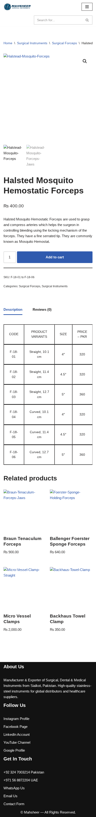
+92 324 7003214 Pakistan (23, 772)
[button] (85, 61)
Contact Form (13, 804)
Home (7, 43)
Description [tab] (12, 309)
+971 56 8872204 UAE (20, 780)
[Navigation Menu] (87, 7)
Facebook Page (15, 727)
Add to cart (55, 257)
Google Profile (14, 750)
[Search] (87, 20)
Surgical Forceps (64, 43)
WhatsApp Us (14, 788)
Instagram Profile (16, 719)
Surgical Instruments (32, 43)
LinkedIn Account (16, 734)
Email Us (10, 796)
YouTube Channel (16, 742)
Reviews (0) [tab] (42, 309)
